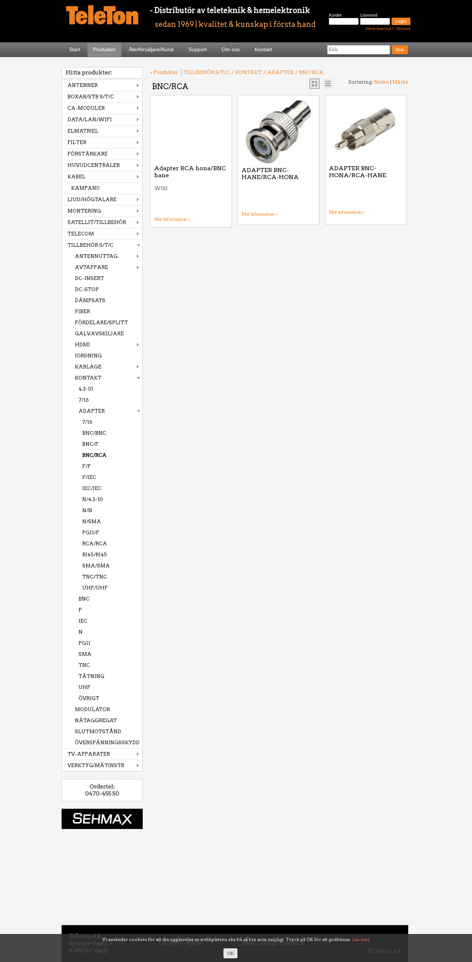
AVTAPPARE (91, 267)
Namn (381, 82)
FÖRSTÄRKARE (87, 154)
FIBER (82, 311)
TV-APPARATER (88, 754)
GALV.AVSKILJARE (99, 333)
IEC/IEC (92, 488)
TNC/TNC (94, 577)
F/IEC (89, 477)
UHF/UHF (95, 588)
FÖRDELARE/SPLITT (101, 322)
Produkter (104, 49)
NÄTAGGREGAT (96, 720)
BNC (84, 599)
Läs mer (361, 939)
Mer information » (172, 219)
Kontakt (263, 49)
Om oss (231, 49)
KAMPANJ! (85, 188)
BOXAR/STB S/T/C (90, 96)
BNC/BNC (94, 433)
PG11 (84, 643)
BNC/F (90, 444)
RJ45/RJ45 (94, 554)
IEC (83, 621)
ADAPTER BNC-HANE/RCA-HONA (270, 174)
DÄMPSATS (90, 300)
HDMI (82, 344)
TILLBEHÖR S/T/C (90, 245)
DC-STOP (87, 289)
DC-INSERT (89, 278)
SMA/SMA (96, 566)
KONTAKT (88, 378)
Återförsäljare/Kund (151, 49)
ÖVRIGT (89, 698)
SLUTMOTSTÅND (98, 731)
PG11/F (90, 532)
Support (197, 49)
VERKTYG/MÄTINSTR (95, 765)
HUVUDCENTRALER (93, 165)
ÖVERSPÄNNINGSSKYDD (107, 742)
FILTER (76, 142)
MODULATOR (92, 709)
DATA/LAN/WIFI (89, 119)
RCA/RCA (94, 543)
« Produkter (164, 72)
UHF (84, 687)
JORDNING (88, 355)
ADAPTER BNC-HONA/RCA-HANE (357, 172)
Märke (400, 82)
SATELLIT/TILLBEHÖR (96, 222)
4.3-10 (86, 389)
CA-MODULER (86, 108)
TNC (84, 665)
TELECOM (80, 234)
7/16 (84, 400)
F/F (86, 466)
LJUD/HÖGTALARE (92, 199)
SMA (85, 654)
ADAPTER (92, 411)
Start (74, 49)
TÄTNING (91, 676)
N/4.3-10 (92, 499)
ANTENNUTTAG (96, 256)
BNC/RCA (94, 455)
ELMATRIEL (82, 131)
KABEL (76, 176)
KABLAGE (88, 367)
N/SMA (91, 521)
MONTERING (84, 211)
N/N (87, 510)
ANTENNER (82, 85)
